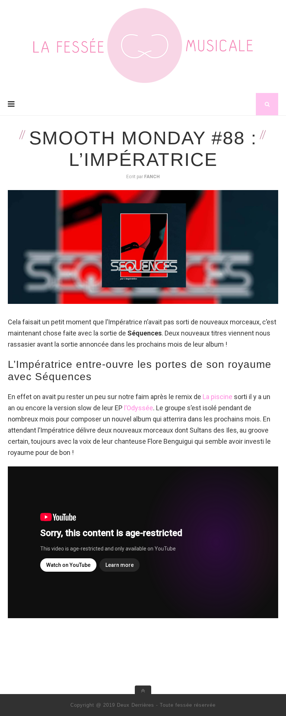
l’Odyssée (138, 408)
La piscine (217, 397)
